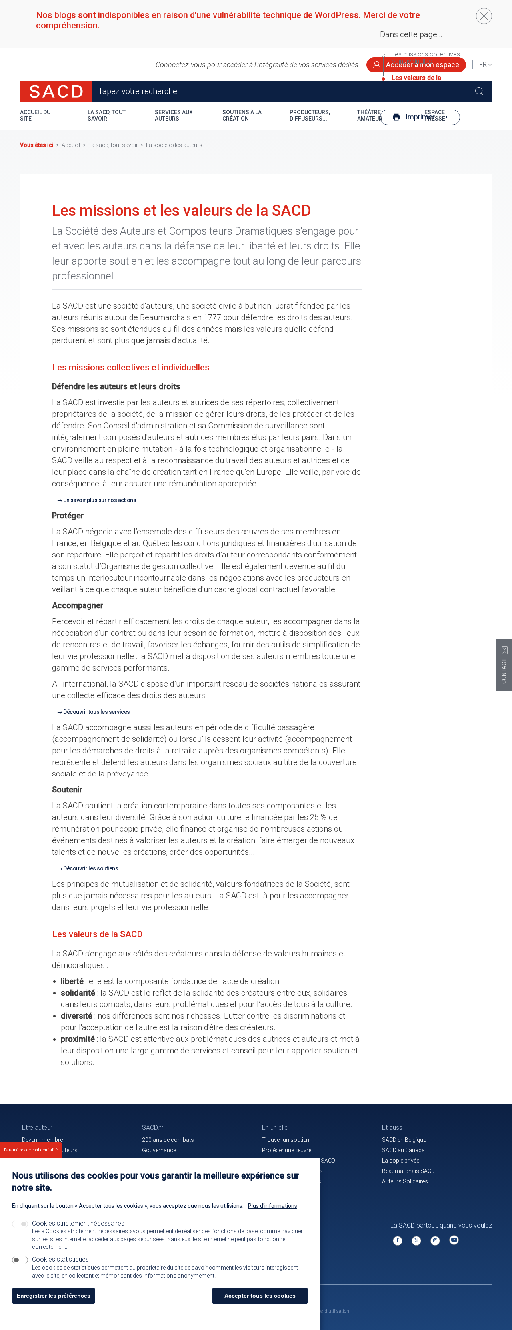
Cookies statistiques (60, 1259)
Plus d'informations (272, 1206)
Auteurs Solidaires (405, 1181)
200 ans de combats (168, 1140)
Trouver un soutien (285, 1140)
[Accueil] (56, 91)
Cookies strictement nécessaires (78, 1223)
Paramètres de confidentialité (31, 1150)
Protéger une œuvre (286, 1150)
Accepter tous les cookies (260, 1295)
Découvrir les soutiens (90, 868)
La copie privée (400, 1160)
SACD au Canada (403, 1150)
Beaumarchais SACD (408, 1171)
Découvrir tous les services (96, 712)
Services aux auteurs (174, 115)
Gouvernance (159, 1150)
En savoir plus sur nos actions (99, 500)
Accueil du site (35, 115)
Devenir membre (42, 1140)
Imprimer (420, 117)
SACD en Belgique (404, 1140)
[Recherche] (479, 91)
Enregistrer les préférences (53, 1295)
